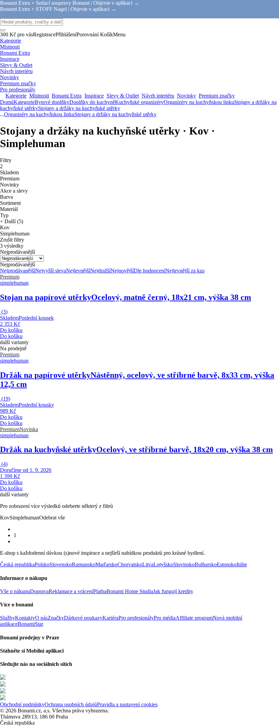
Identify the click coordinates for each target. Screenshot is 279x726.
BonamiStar (30, 624)
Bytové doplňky (52, 102)
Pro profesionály (136, 618)
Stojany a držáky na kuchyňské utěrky (79, 108)
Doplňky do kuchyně (92, 102)
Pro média (165, 618)
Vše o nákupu (15, 591)
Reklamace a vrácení (71, 591)
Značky (56, 618)
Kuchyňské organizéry (139, 102)
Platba (99, 591)
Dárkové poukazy (83, 618)
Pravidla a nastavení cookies (127, 704)
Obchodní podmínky (22, 704)
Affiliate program (194, 618)
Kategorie (24, 102)
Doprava (39, 591)
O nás (41, 618)
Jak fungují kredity (173, 591)
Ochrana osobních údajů (71, 704)
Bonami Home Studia (129, 591)
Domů (7, 102)
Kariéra (110, 618)
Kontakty (25, 618)
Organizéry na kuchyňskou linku (199, 102)
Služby (7, 618)
